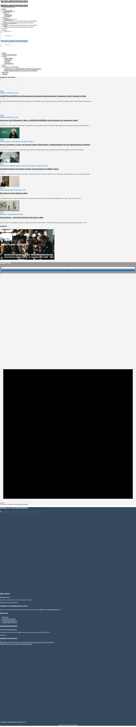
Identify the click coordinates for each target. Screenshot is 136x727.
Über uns (4, 28)
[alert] (68, 429)
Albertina (3, 93)
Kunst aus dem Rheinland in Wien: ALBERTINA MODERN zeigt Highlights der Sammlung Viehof (39, 120)
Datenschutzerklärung (9, 620)
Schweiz (6, 18)
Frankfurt (24, 141)
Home (3, 9)
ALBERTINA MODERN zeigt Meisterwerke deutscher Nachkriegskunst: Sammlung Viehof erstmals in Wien (43, 96)
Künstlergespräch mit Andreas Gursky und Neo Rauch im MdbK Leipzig (29, 169)
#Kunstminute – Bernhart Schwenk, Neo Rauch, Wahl (21, 217)
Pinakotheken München (15, 214)
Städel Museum (5, 141)
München (3, 214)
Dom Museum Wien (6, 190)
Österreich (7, 12)
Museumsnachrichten (8, 7)
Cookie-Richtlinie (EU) (9, 622)
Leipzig (38, 165)
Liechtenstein (8, 20)
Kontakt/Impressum (8, 619)
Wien (16, 93)
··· (2, 32)
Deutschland (8, 14)
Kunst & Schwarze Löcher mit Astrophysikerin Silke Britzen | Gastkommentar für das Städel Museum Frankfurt (45, 145)
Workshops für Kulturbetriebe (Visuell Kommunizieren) (20, 21)
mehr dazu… (3, 635)
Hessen (30, 141)
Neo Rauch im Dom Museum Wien (14, 193)
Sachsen (45, 165)
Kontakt (4, 30)
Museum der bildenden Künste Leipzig (13, 165)
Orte (3, 17)
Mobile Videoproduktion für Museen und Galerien (18, 22)
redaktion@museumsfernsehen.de (9, 602)
